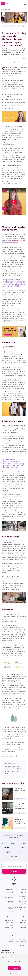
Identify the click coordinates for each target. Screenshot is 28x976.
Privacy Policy (22, 939)
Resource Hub (9, 920)
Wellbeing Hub (22, 901)
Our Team (23, 922)
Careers (23, 927)
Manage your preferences (14, 972)
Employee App (22, 892)
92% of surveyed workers (17, 543)
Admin (11, 939)
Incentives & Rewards (22, 904)
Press (24, 925)
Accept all (14, 968)
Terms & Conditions (20, 941)
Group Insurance (8, 905)
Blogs (11, 925)
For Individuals (9, 892)
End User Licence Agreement (21, 945)
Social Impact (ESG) (20, 907)
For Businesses (9, 895)
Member (11, 941)
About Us (23, 920)
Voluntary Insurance (10, 908)
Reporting (23, 909)
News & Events (9, 927)
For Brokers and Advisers (8, 902)
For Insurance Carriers (9, 898)
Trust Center (22, 930)
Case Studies (9, 922)
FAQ (12, 930)
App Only (10, 911)
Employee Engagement (22, 896)
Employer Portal (21, 898)
